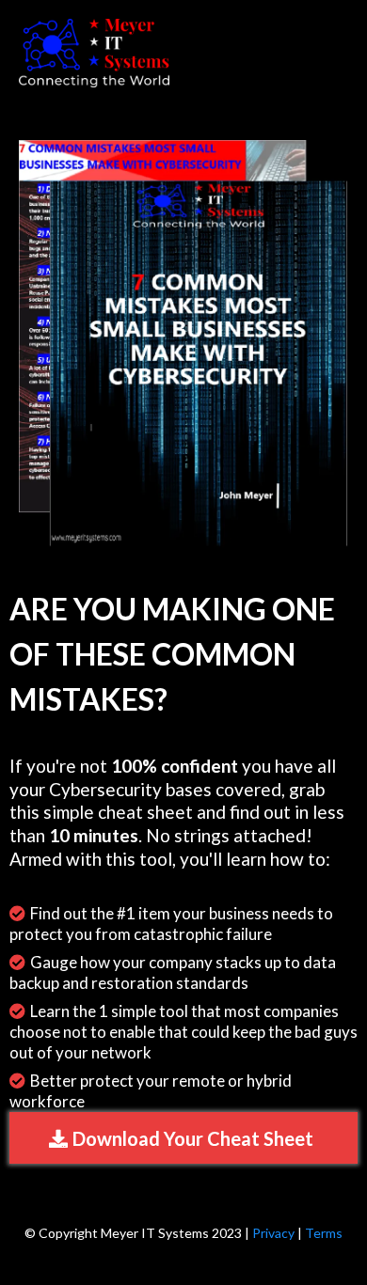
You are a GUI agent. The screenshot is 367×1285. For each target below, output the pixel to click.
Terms (324, 1233)
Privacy (273, 1233)
